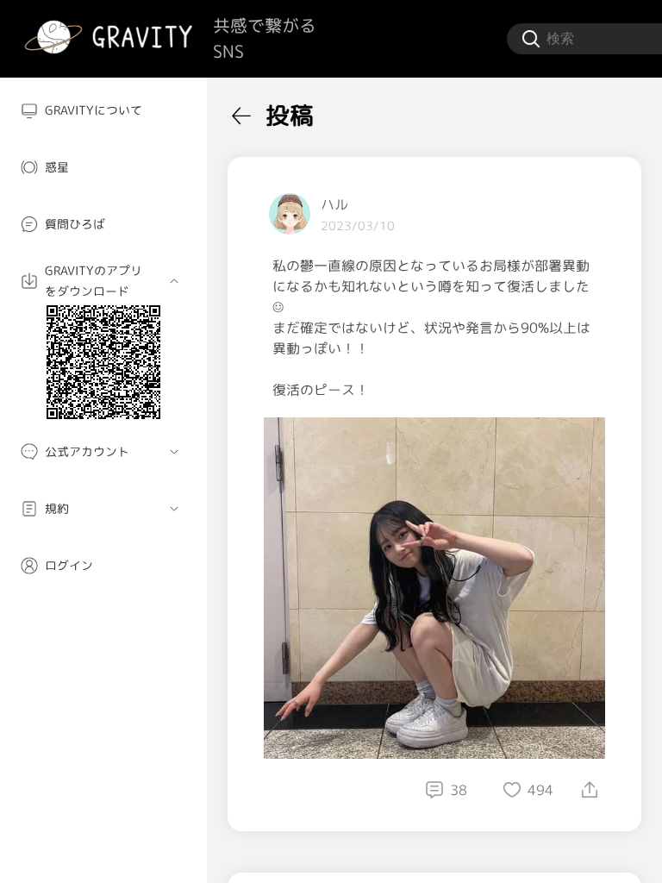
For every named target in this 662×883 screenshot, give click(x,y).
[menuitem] (103, 110)
